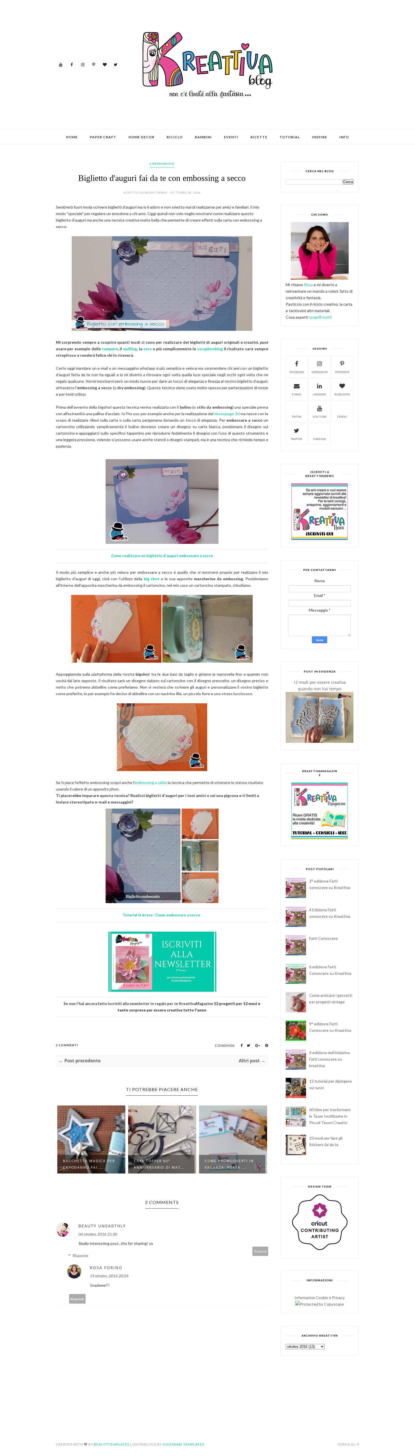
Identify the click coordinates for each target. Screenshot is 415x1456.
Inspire (319, 137)
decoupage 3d (226, 413)
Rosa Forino (106, 1267)
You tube (320, 416)
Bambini (203, 137)
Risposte (80, 1255)
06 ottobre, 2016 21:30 (97, 1234)
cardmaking (161, 163)
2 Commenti (67, 1045)
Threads (319, 439)
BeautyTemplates (111, 1444)
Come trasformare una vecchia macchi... (241, 1164)
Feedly (342, 416)
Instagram (319, 372)
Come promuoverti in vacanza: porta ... (168, 1164)
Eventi (231, 137)
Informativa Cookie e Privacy (319, 1297)
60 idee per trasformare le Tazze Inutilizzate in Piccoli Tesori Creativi (330, 1116)
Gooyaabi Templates (183, 1444)
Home (72, 137)
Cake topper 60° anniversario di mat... (98, 1164)
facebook (296, 372)
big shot (152, 578)
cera (148, 348)
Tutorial (289, 137)
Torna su (346, 1444)
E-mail (297, 394)
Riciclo (175, 137)
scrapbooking (210, 348)
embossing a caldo (151, 782)
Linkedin (319, 394)
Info (344, 137)
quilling (130, 348)
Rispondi (260, 1251)
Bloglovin (342, 394)
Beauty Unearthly (102, 1226)
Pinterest (342, 372)
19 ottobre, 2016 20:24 (109, 1275)
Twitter (296, 439)
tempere (110, 348)
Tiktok (297, 416)
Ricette (258, 137)
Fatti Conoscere (323, 938)
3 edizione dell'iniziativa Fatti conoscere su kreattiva (329, 1059)
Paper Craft (103, 137)
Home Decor (141, 137)
